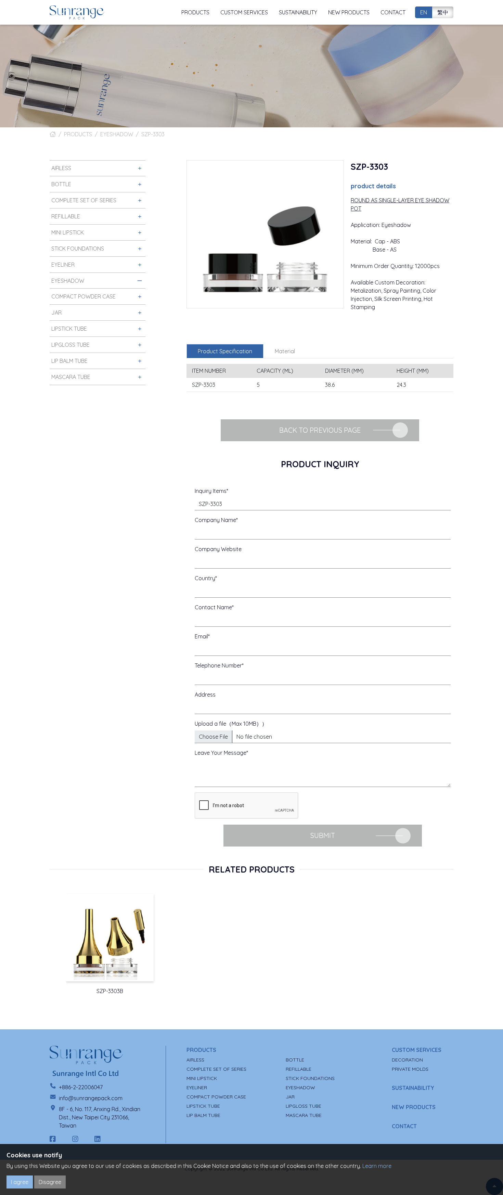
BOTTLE (295, 1060)
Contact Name (213, 607)
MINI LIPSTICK (201, 1078)
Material (285, 351)
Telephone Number (218, 665)
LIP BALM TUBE (203, 1115)
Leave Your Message (220, 752)
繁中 (442, 12)
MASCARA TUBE (304, 1115)
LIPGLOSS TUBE (303, 1106)
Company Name (215, 520)
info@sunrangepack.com (90, 1098)
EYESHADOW (116, 134)
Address (205, 694)
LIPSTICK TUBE (203, 1106)
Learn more (376, 1165)
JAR (290, 1097)
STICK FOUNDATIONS (310, 1078)
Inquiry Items (211, 490)
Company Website (218, 549)
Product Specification (225, 351)
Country (205, 578)
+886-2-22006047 (81, 1087)
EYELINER (196, 1087)
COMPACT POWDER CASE (216, 1097)
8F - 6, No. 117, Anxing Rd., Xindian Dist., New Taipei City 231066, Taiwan (99, 1117)
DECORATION (407, 1060)
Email (201, 636)
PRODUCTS (78, 134)
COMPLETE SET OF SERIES (216, 1069)
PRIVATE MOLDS (410, 1069)
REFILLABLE (298, 1069)
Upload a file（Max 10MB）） (231, 723)
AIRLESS (195, 1060)
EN (423, 12)
